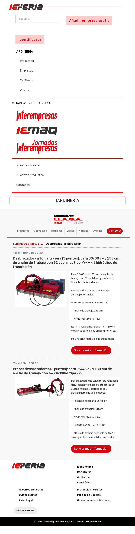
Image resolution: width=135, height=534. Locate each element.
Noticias (83, 231)
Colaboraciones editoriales (93, 500)
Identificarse (85, 466)
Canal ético (84, 482)
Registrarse (84, 472)
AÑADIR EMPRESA (25, 510)
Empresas (26, 70)
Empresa (97, 231)
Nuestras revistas (28, 165)
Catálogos (27, 80)
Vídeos (24, 90)
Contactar (23, 185)
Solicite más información (91, 350)
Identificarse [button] (29, 39)
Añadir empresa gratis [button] (89, 20)
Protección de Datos (89, 489)
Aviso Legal (26, 500)
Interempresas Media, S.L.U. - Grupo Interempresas (72, 521)
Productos (27, 61)
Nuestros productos (30, 175)
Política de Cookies (89, 495)
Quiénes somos (28, 495)
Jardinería (24, 52)
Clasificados (40, 231)
